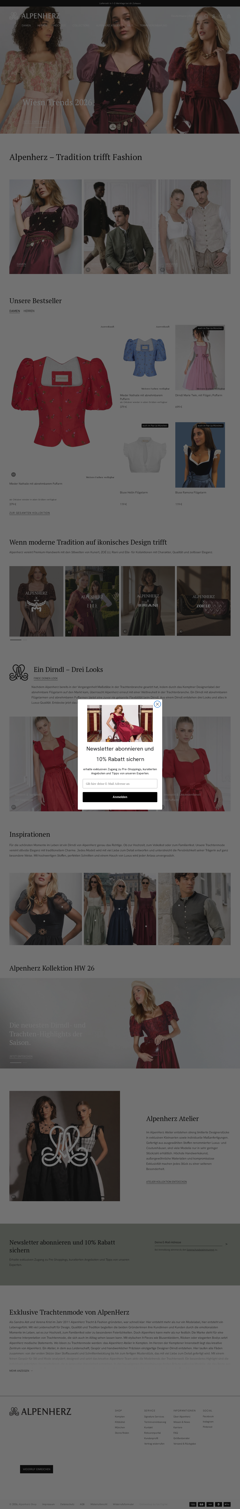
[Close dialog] (157, 704)
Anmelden (120, 797)
